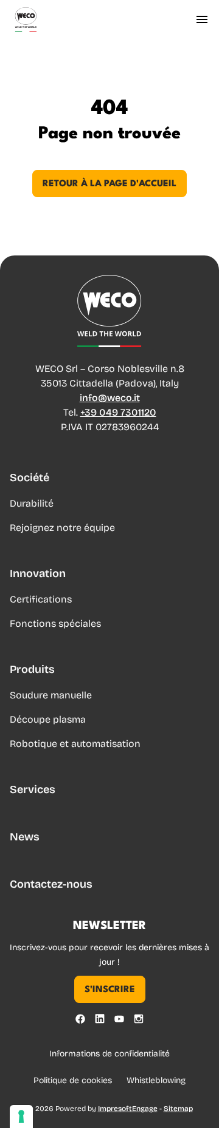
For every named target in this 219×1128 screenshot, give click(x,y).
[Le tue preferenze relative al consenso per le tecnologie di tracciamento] (21, 1116)
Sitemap (178, 1108)
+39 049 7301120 (118, 412)
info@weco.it (110, 398)
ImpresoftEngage (128, 1108)
